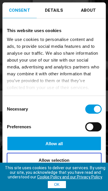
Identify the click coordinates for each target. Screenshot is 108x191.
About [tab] (88, 10)
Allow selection (54, 160)
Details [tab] (54, 10)
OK (57, 184)
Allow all (54, 143)
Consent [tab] (19, 10)
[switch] (93, 126)
